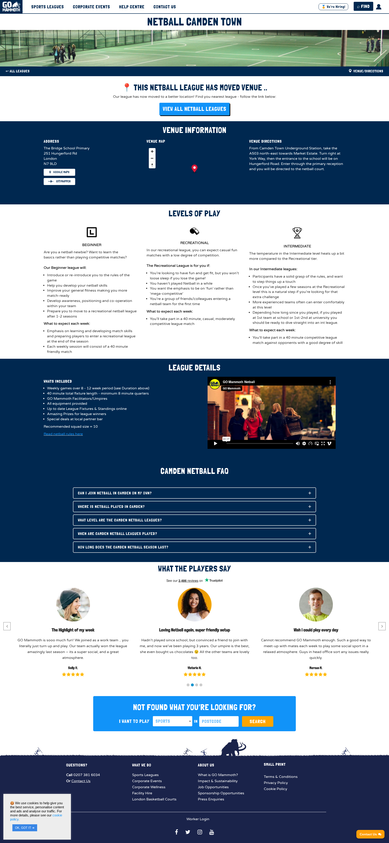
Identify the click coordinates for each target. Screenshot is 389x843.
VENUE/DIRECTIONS (368, 71)
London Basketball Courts (154, 799)
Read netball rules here (63, 434)
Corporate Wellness (148, 787)
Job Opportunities (213, 787)
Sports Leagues (47, 7)
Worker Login (197, 819)
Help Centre (132, 7)
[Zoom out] (152, 158)
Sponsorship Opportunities (221, 793)
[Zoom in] (152, 151)
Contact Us (165, 7)
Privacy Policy (276, 783)
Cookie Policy (275, 789)
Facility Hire (142, 793)
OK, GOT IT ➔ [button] (24, 827)
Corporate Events (91, 7)
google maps (61, 172)
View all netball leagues (194, 108)
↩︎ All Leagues (18, 71)
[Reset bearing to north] (152, 165)
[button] (188, 684)
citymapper (63, 181)
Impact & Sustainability (218, 781)
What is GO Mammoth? (218, 775)
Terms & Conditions (281, 776)
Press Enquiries (211, 799)
